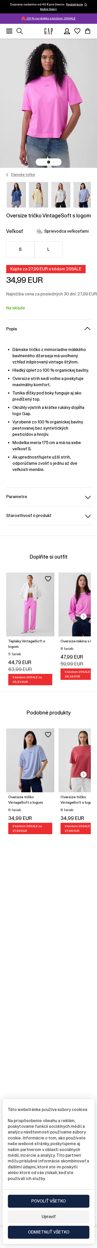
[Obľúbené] (77, 31)
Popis (11, 328)
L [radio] (48, 249)
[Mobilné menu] (9, 31)
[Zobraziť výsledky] (20, 31)
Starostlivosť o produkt (28, 515)
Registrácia (74, 4)
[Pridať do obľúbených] (48, 579)
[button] (48, 162)
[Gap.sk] (48, 31)
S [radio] (20, 249)
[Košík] (88, 31)
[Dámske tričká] (7, 175)
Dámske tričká (23, 174)
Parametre (16, 496)
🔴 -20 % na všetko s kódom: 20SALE (48, 18)
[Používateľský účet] (67, 31)
